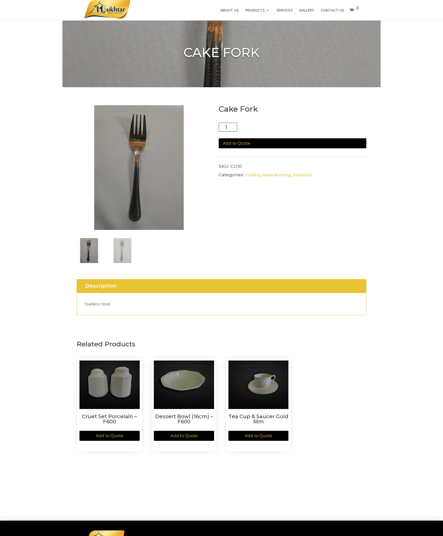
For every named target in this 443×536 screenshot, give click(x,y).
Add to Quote (236, 143)
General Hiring (276, 174)
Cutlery (252, 174)
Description (101, 286)
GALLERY (306, 10)
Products (302, 174)
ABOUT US (229, 10)
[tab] (101, 286)
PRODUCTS (255, 10)
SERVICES (284, 10)
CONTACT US (332, 10)
